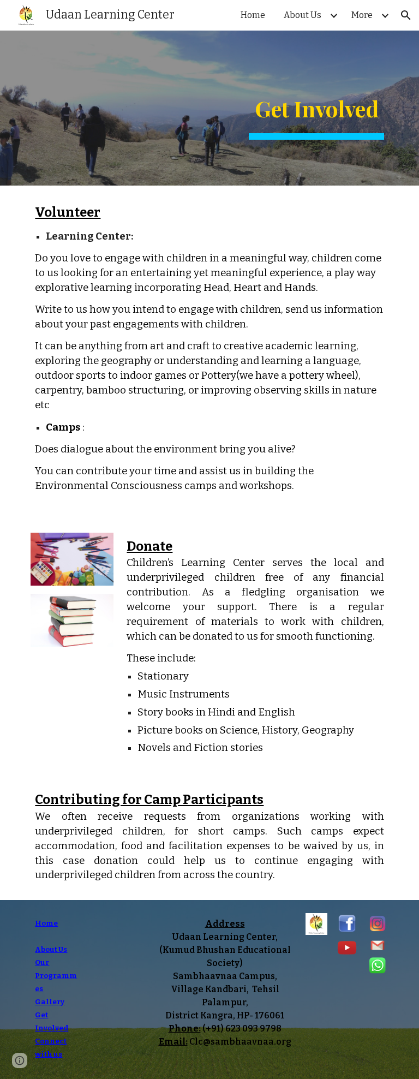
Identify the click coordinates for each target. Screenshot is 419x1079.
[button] (406, 15)
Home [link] (253, 15)
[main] (316, 108)
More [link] (362, 15)
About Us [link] (302, 15)
